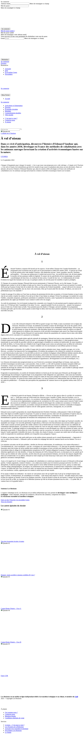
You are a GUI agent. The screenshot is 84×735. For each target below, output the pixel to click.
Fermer (7, 95)
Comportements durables (13, 113)
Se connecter (5, 61)
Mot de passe (5, 6)
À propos (8, 122)
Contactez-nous (10, 120)
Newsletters (8, 74)
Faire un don (5, 500)
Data (6, 70)
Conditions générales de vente (14, 718)
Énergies (8, 107)
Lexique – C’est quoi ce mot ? (14, 725)
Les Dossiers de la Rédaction (14, 727)
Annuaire (8, 69)
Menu (3, 95)
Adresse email (5, 4)
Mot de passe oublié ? (8, 31)
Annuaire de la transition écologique (16, 729)
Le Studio (8, 732)
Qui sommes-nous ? (11, 712)
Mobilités (8, 111)
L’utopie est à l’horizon (8, 133)
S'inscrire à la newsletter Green (19, 500)
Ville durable (9, 115)
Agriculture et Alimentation (14, 105)
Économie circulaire (11, 109)
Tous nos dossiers (6, 502)
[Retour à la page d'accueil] (16, 86)
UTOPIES (4, 156)
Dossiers (3, 63)
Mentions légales (10, 716)
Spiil (76, 697)
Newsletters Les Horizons (13, 730)
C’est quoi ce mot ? (11, 118)
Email (3, 38)
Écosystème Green (11, 72)
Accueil (7, 98)
